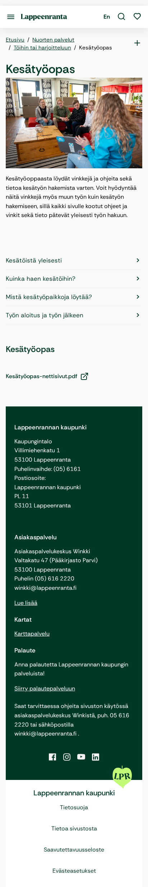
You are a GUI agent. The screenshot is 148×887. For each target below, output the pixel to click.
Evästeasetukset (74, 870)
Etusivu (15, 39)
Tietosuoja (74, 807)
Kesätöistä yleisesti (34, 260)
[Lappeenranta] (44, 17)
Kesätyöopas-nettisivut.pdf (41, 376)
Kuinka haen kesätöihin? (40, 279)
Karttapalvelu (32, 633)
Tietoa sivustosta (74, 828)
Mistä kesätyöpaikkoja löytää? (49, 297)
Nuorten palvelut (53, 39)
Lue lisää (25, 603)
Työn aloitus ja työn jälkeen (44, 315)
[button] (121, 17)
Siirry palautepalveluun (44, 688)
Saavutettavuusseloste (74, 849)
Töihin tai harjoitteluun (42, 47)
